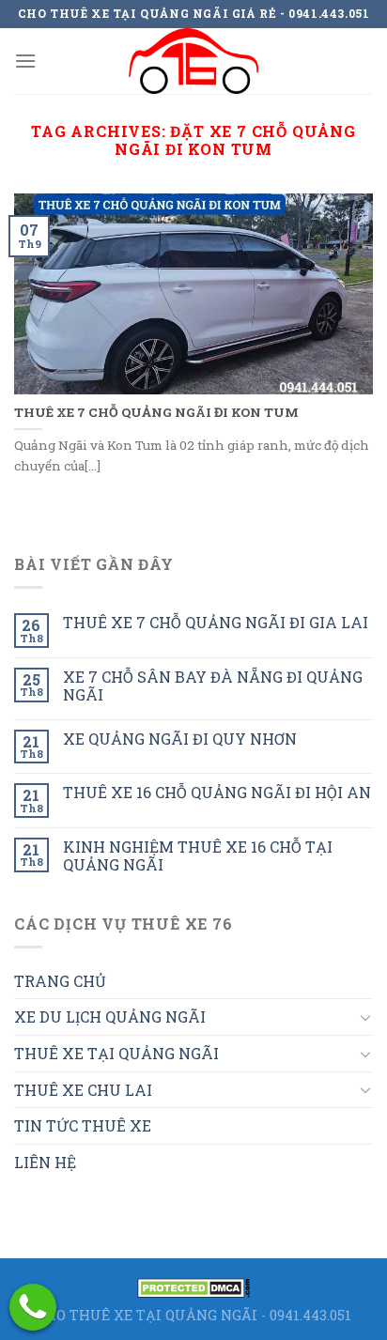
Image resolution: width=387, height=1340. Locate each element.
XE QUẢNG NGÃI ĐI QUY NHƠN (180, 738)
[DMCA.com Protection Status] (193, 1286)
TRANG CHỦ (60, 981)
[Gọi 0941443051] (32, 1307)
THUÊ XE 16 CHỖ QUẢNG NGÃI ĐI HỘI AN (217, 792)
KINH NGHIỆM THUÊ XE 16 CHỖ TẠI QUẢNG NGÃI (198, 855)
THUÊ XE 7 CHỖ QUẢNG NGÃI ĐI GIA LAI (215, 622)
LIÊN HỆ (45, 1162)
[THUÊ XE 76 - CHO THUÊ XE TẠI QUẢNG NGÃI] (193, 61)
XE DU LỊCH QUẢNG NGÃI (110, 1016)
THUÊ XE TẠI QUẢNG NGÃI (116, 1053)
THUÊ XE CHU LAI (83, 1090)
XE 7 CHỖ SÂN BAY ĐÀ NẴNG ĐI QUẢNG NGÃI (213, 685)
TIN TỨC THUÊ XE (82, 1125)
